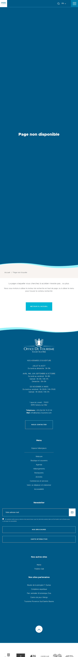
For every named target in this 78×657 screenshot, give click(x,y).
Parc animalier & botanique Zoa (39, 593)
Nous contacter (39, 424)
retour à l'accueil (39, 306)
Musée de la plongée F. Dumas (39, 585)
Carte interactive (39, 539)
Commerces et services (39, 481)
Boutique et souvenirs (39, 460)
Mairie (39, 565)
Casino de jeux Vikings (39, 597)
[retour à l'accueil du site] (3, 3)
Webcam (39, 456)
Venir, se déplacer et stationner (39, 485)
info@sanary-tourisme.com (41, 413)
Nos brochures (39, 529)
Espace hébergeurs (39, 448)
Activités (39, 477)
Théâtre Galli (39, 569)
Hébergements (39, 469)
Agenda (39, 465)
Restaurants (39, 473)
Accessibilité (39, 489)
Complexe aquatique (39, 589)
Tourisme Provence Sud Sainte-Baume (39, 601)
